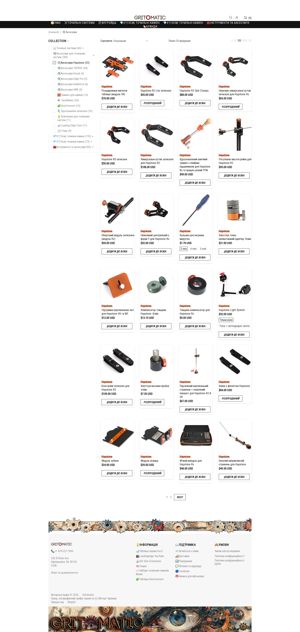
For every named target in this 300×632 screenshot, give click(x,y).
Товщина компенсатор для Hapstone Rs (195, 311)
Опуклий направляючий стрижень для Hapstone (232, 462)
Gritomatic (150, 17)
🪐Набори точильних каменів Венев (152, 572)
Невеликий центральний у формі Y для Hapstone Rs (155, 237)
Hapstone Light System (232, 310)
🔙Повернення (183, 561)
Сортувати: (107, 40)
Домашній (53, 32)
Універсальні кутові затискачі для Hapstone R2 (157, 161)
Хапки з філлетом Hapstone (234, 386)
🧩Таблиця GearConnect (150, 579)
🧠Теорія (141, 566)
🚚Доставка (182, 556)
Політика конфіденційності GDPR (229, 562)
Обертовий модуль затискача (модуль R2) (118, 237)
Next (180, 497)
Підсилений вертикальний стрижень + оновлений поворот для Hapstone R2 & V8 (195, 391)
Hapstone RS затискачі (114, 159)
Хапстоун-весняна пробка (155, 387)
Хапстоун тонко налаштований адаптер (235, 237)
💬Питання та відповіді (188, 566)
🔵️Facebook (182, 571)
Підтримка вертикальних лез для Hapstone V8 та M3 (118, 311)
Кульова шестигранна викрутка (192, 237)
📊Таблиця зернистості (149, 551)
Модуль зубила (110, 460)
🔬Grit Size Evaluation (148, 561)
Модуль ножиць (149, 460)
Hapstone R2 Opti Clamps (194, 90)
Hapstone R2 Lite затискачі (156, 90)
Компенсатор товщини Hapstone (153, 311)
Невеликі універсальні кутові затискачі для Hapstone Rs (235, 92)
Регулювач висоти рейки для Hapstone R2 (235, 161)
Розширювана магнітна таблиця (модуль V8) (114, 92)
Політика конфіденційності (229, 556)
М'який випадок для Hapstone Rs (191, 462)
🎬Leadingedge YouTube (150, 556)
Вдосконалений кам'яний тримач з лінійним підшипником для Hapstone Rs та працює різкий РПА (195, 165)
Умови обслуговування (227, 551)
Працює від (63, 602)
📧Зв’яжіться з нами (186, 551)
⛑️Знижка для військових (189, 576)
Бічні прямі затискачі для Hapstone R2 (115, 387)
